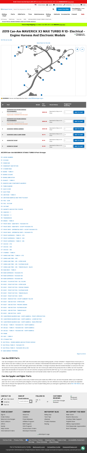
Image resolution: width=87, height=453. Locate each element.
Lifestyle (47, 419)
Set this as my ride (6, 40)
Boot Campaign (71, 428)
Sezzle (3, 426)
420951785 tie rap (12, 140)
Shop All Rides (54, 442)
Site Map (31, 442)
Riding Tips (47, 415)
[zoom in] (77, 49)
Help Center (5, 428)
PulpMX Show (70, 421)
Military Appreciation (73, 424)
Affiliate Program (28, 421)
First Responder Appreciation (76, 426)
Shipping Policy (50, 440)
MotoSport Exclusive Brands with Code (43, 2)
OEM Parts (11, 19)
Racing (46, 424)
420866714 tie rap (12, 146)
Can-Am (19, 19)
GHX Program (27, 426)
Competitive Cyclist (53, 447)
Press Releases (28, 419)
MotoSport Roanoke (29, 431)
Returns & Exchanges (8, 419)
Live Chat (76, 5)
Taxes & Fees (61, 440)
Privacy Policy (18, 440)
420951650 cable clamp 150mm (16, 134)
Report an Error (81, 354)
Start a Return (5, 421)
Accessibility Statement (76, 440)
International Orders (8, 431)
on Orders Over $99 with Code (43, 24)
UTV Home (4, 19)
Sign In (3, 415)
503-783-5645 (75, 384)
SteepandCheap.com (70, 447)
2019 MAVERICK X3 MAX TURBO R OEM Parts (39, 19)
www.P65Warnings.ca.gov (35, 98)
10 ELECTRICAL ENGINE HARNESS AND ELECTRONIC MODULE (19, 21)
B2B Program (27, 424)
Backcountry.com (39, 447)
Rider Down (70, 415)
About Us (26, 415)
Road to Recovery (72, 417)
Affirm (3, 424)
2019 (25, 19)
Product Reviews (49, 421)
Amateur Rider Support (74, 419)
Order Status (5, 417)
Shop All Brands (42, 442)
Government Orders (29, 428)
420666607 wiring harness (15, 129)
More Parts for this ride (43, 43)
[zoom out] (82, 49)
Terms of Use (7, 440)
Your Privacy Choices (36, 440)
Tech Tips (47, 417)
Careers (25, 417)
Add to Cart (79, 112)
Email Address (23, 398)
